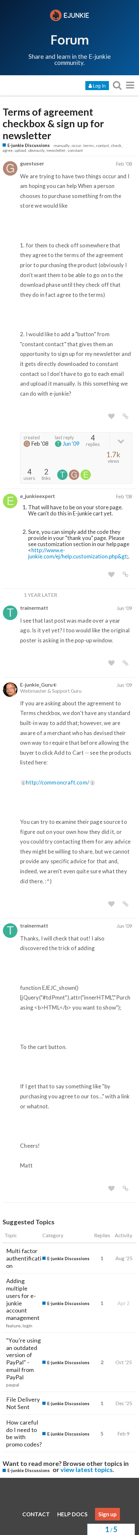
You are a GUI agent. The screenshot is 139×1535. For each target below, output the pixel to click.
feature (13, 1325)
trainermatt (34, 608)
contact (102, 145)
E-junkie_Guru (36, 684)
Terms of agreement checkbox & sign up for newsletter (53, 123)
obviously (36, 150)
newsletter (56, 150)
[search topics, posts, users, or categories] (117, 85)
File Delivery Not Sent (23, 1403)
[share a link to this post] (125, 416)
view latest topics (86, 1469)
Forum (69, 39)
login (27, 1325)
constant (75, 150)
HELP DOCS (72, 1514)
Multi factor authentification (23, 1258)
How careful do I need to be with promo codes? (24, 1433)
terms (88, 145)
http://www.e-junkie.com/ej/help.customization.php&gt (77, 553)
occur (76, 145)
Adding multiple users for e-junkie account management (22, 1299)
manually (62, 145)
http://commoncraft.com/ (59, 782)
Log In (99, 85)
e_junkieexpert (37, 496)
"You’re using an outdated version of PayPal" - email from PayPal (23, 1359)
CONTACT (36, 1514)
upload (20, 150)
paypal (12, 1384)
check (116, 145)
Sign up (107, 1514)
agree (8, 150)
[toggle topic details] (121, 440)
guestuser (32, 163)
